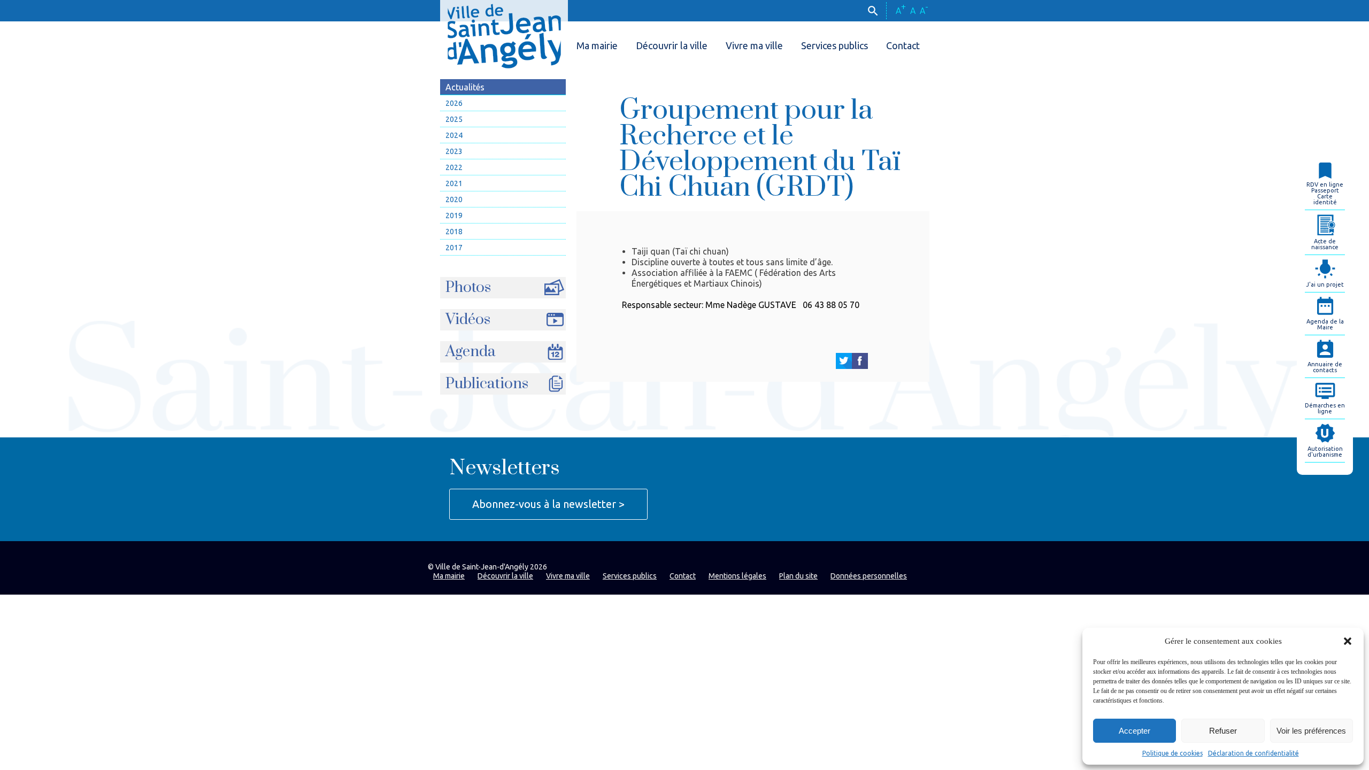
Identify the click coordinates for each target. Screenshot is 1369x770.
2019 (454, 215)
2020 (454, 199)
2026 (454, 103)
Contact (903, 45)
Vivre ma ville (754, 45)
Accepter (1134, 730)
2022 (454, 167)
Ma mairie (597, 45)
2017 (454, 247)
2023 (454, 151)
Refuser (1223, 730)
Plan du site (798, 576)
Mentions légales (737, 576)
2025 (454, 119)
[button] (1347, 641)
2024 (454, 135)
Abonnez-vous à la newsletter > (548, 504)
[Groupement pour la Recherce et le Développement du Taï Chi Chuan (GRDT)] (844, 361)
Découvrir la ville (671, 45)
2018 (454, 231)
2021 (454, 183)
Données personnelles (868, 576)
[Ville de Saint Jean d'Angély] (504, 34)
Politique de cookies (1172, 753)
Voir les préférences (1311, 730)
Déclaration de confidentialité (1253, 753)
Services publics (834, 45)
